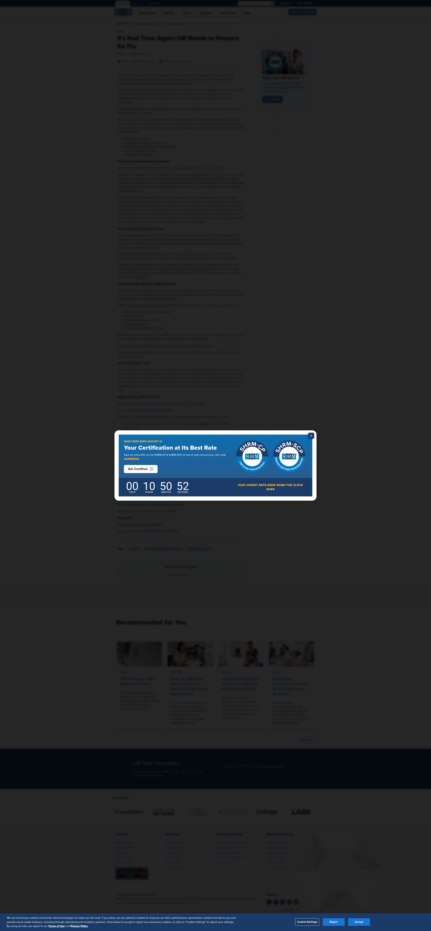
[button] (141, 469)
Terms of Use (56, 926)
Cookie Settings (307, 922)
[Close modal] (311, 436)
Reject (334, 922)
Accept (359, 922)
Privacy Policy (79, 926)
